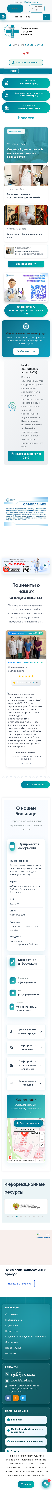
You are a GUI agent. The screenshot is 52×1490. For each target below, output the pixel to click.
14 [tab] (45, 777)
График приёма (13, 1320)
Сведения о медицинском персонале (25, 1337)
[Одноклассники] (16, 1398)
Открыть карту (25, 1129)
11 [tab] (33, 777)
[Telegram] (23, 1398)
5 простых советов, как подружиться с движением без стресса (24, 196)
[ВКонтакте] (8, 1398)
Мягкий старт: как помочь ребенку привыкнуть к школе (29, 253)
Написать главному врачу (28, 62)
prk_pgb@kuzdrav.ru (29, 995)
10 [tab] (42, 570)
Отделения (11, 1325)
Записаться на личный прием (29, 94)
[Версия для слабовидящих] (3, 16)
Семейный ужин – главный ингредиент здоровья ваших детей (25, 153)
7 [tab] (31, 570)
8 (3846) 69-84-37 (27, 983)
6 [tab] (27, 570)
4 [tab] (20, 570)
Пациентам (11, 1331)
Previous (6, 565)
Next (45, 565)
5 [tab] (24, 570)
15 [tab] (49, 777)
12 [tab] (37, 777)
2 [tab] (12, 570)
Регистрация (38, 8)
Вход (16, 8)
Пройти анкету (24, 351)
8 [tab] (35, 570)
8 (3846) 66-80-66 (23, 1375)
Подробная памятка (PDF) (28, 456)
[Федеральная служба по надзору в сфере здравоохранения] (26, 1206)
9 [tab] (39, 570)
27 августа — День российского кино (24, 235)
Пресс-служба (13, 1348)
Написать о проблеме (19, 1283)
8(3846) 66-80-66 (34, 45)
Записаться (29, 82)
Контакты (10, 1353)
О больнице (11, 1314)
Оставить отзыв (35, 784)
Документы (11, 1342)
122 (27, 53)
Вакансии (18, 2)
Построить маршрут (30, 1123)
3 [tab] (16, 570)
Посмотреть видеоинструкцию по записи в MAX (26, 310)
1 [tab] (9, 570)
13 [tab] (41, 777)
